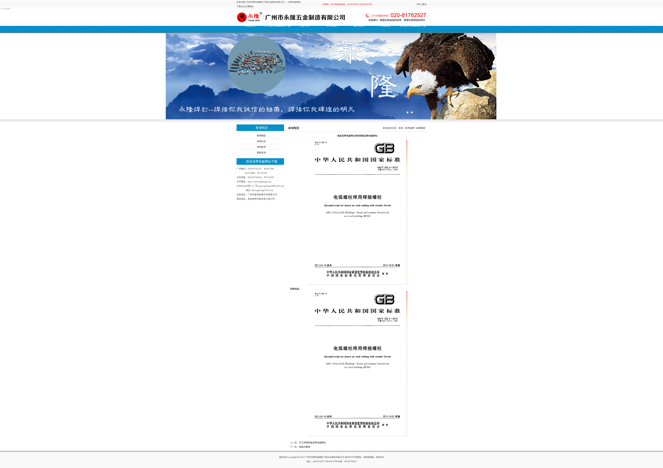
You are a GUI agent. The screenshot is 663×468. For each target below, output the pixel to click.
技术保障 (409, 128)
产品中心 (304, 25)
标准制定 (261, 135)
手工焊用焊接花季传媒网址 (312, 442)
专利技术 (261, 147)
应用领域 (331, 25)
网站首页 (250, 25)
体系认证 (261, 141)
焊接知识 (386, 25)
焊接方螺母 (304, 447)
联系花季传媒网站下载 (413, 25)
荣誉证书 (261, 152)
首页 (400, 128)
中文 (419, 4)
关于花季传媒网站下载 (277, 25)
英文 (424, 4)
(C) (298, 457)
